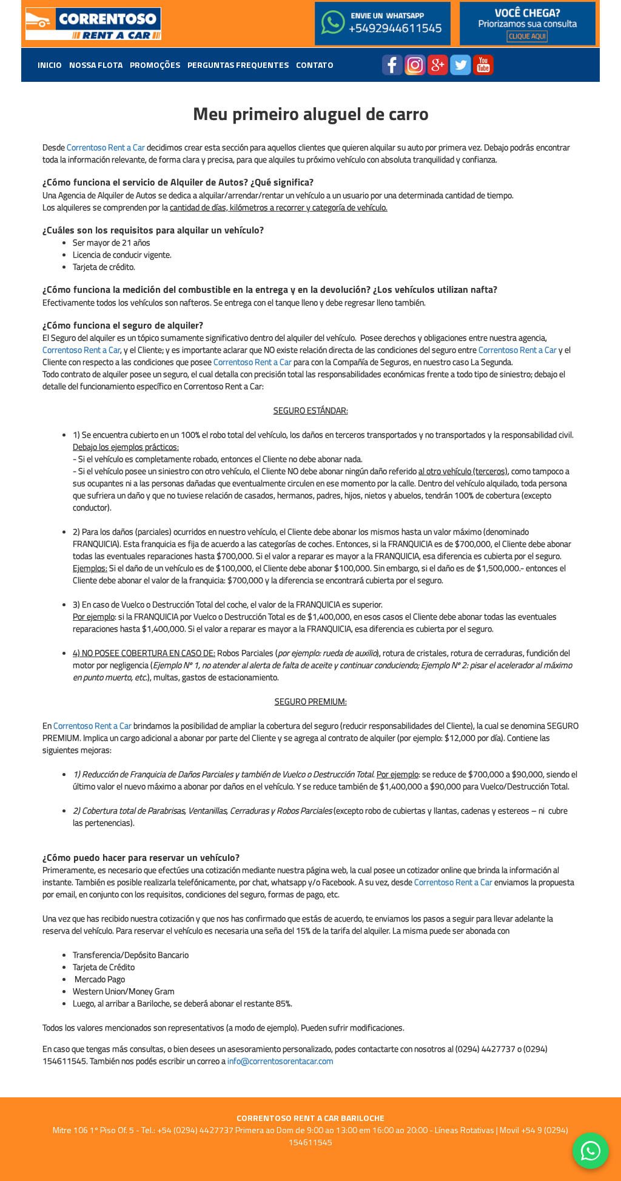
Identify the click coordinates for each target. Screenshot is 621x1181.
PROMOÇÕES (155, 65)
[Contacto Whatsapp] (383, 23)
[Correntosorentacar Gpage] (438, 63)
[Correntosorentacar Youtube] (483, 63)
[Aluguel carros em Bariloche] (93, 24)
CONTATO (315, 65)
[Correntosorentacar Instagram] (415, 63)
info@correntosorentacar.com (280, 1060)
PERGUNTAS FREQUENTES (238, 65)
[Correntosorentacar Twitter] (460, 63)
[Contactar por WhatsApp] (590, 1150)
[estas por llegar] (528, 23)
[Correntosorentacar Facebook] (392, 63)
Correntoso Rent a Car (106, 147)
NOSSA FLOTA (96, 65)
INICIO (50, 65)
